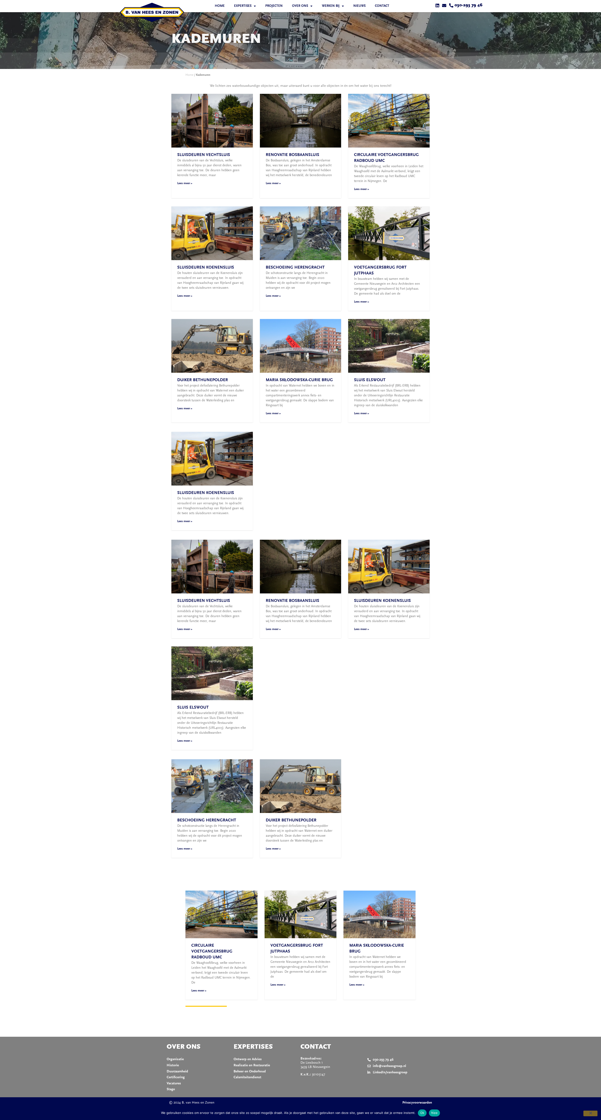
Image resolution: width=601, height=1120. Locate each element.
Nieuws (359, 6)
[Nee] (590, 1113)
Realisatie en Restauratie (252, 1065)
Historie (173, 1065)
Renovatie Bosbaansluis (292, 155)
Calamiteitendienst (247, 1077)
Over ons (300, 6)
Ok (422, 1113)
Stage (171, 1089)
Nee (434, 1113)
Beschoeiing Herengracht (295, 268)
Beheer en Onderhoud (250, 1071)
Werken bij (330, 6)
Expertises (242, 6)
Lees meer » (184, 183)
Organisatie (175, 1059)
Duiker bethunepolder (202, 380)
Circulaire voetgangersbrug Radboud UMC (211, 952)
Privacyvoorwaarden (417, 1103)
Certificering (176, 1077)
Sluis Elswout (369, 380)
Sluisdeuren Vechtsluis (203, 155)
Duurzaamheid (177, 1071)
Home (220, 6)
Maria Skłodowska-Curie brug (299, 380)
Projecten (274, 6)
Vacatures (174, 1083)
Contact (382, 6)
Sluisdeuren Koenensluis (205, 268)
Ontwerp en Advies (248, 1059)
